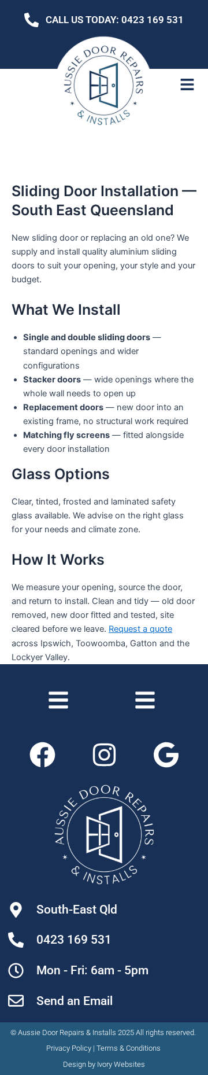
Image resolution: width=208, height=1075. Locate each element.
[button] (187, 86)
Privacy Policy (68, 1048)
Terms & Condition (126, 1048)
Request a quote (140, 629)
